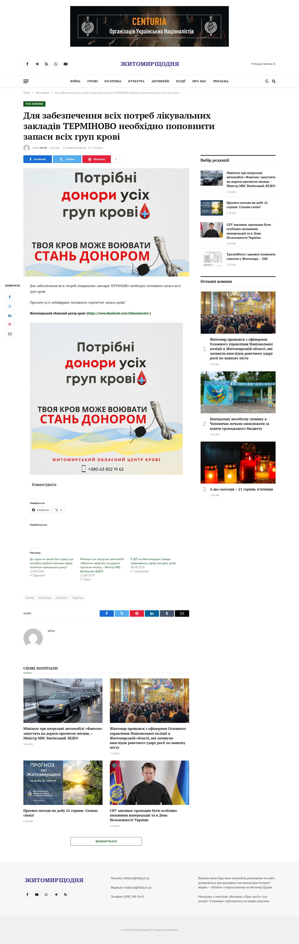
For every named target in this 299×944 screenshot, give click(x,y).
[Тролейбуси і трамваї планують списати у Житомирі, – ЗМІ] (212, 259)
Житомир (45, 597)
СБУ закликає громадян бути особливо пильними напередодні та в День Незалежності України (143, 815)
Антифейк (160, 81)
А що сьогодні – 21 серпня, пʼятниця (241, 489)
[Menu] (26, 81)
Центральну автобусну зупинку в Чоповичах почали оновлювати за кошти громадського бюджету (239, 424)
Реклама (221, 81)
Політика (113, 81)
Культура (136, 81)
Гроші (92, 81)
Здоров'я (61, 597)
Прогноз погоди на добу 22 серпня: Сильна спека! (60, 813)
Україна (77, 597)
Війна (75, 81)
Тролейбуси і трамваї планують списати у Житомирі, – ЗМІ (251, 256)
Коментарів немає (76, 148)
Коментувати (106, 841)
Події (181, 81)
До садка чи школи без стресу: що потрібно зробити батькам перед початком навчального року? (52, 563)
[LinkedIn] (9, 315)
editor (43, 148)
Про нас (199, 81)
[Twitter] (9, 306)
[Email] (9, 333)
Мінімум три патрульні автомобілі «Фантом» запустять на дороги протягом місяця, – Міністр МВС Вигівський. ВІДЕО (63, 733)
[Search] (273, 81)
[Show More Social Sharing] (116, 159)
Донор (29, 597)
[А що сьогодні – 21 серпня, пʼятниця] (238, 463)
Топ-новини (34, 103)
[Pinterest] (9, 324)
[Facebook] (9, 297)
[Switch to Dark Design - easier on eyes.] (267, 81)
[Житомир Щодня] (149, 64)
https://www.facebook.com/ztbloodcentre (118, 313)
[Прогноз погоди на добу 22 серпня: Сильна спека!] (63, 782)
